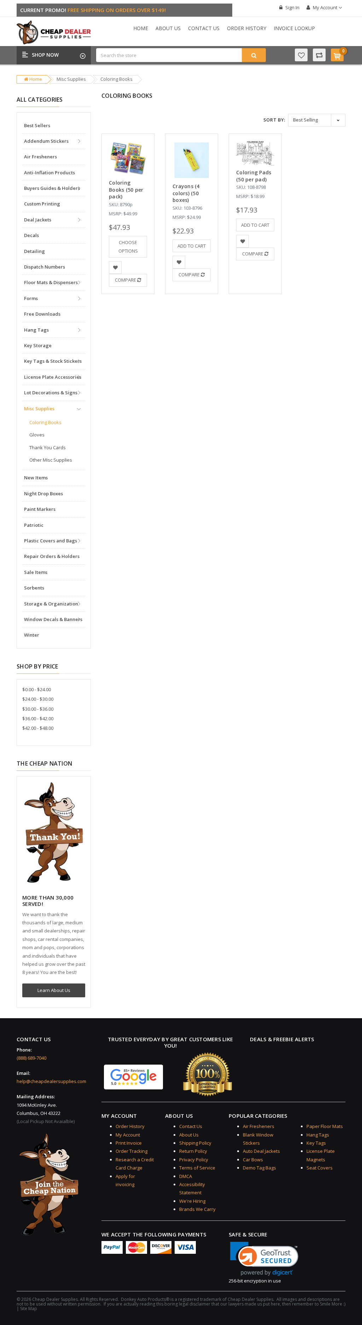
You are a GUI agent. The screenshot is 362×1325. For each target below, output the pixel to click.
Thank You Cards (47, 447)
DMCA (185, 1176)
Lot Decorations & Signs (50, 392)
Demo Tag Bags (259, 1168)
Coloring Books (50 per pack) (126, 189)
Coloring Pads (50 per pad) (253, 176)
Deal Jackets (37, 219)
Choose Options (128, 246)
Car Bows (253, 1159)
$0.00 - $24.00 (36, 689)
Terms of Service (197, 1168)
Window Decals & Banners (53, 619)
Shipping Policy (195, 1143)
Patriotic (33, 525)
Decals (31, 235)
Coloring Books (116, 79)
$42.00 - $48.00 (37, 728)
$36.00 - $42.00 (37, 718)
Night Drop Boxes (43, 493)
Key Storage (38, 345)
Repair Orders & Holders (52, 556)
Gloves (37, 435)
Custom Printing (42, 204)
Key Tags (316, 1143)
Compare (126, 280)
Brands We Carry (197, 1209)
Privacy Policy (193, 1159)
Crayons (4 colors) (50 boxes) (186, 193)
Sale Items (35, 572)
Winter (31, 635)
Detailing (34, 251)
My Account (325, 7)
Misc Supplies (71, 79)
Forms (31, 298)
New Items (36, 477)
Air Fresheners (40, 156)
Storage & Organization (51, 604)
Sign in (291, 7)
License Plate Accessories (52, 377)
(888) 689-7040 (31, 1058)
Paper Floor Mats (324, 1126)
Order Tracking (131, 1151)
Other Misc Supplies (50, 460)
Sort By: (274, 120)
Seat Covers (319, 1168)
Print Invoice (129, 1143)
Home (140, 28)
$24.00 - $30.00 (37, 699)
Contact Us (204, 28)
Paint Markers (40, 509)
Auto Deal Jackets (261, 1151)
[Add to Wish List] (115, 267)
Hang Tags (36, 330)
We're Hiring (192, 1201)
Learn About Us (53, 990)
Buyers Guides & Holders (52, 188)
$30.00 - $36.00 (37, 709)
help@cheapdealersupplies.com (51, 1081)
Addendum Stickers (46, 141)
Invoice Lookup (294, 28)
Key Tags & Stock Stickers (53, 361)
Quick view (128, 148)
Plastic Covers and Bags (50, 540)
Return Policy (193, 1151)
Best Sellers (37, 125)
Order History (246, 28)
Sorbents (34, 588)
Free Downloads (42, 314)
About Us (168, 28)
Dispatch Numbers (44, 267)
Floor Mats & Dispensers (51, 282)
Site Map (28, 1309)
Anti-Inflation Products (49, 172)
